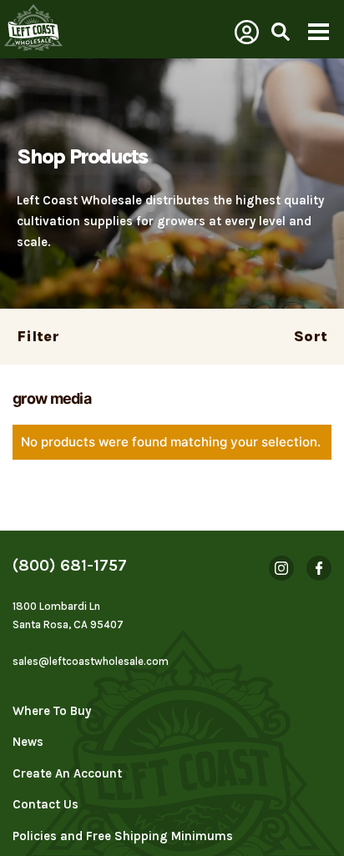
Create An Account (67, 773)
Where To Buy (52, 710)
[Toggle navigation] (318, 33)
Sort (310, 336)
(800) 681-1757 (70, 565)
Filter (38, 336)
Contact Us (45, 804)
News (28, 741)
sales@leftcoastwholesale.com (91, 661)
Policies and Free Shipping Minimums (123, 835)
